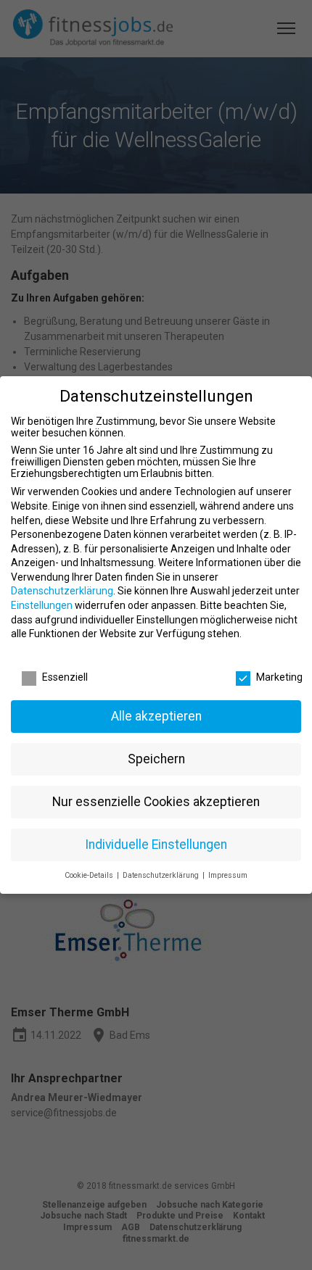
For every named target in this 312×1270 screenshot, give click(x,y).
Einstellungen (42, 605)
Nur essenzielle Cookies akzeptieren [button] (156, 801)
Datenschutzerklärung (62, 591)
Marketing (279, 677)
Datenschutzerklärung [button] (162, 875)
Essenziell (65, 677)
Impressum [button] (227, 875)
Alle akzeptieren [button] (156, 716)
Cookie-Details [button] (90, 875)
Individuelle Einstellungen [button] (156, 844)
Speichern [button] (156, 759)
